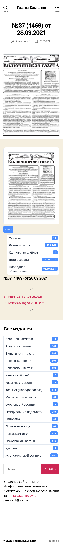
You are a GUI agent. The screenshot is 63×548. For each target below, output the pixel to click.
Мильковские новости (30, 397)
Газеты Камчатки (31, 7)
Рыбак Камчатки (30, 433)
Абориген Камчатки (30, 338)
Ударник (30, 448)
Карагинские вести (30, 382)
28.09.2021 (46, 41)
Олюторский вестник (30, 404)
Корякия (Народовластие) (30, 389)
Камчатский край (30, 375)
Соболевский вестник (30, 440)
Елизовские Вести (30, 360)
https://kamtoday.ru (23, 495)
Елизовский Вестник (30, 368)
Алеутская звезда (30, 346)
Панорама (30, 419)
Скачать (8, 229)
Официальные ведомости (30, 411)
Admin (27, 41)
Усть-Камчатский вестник (30, 455)
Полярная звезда (30, 426)
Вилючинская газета (30, 353)
